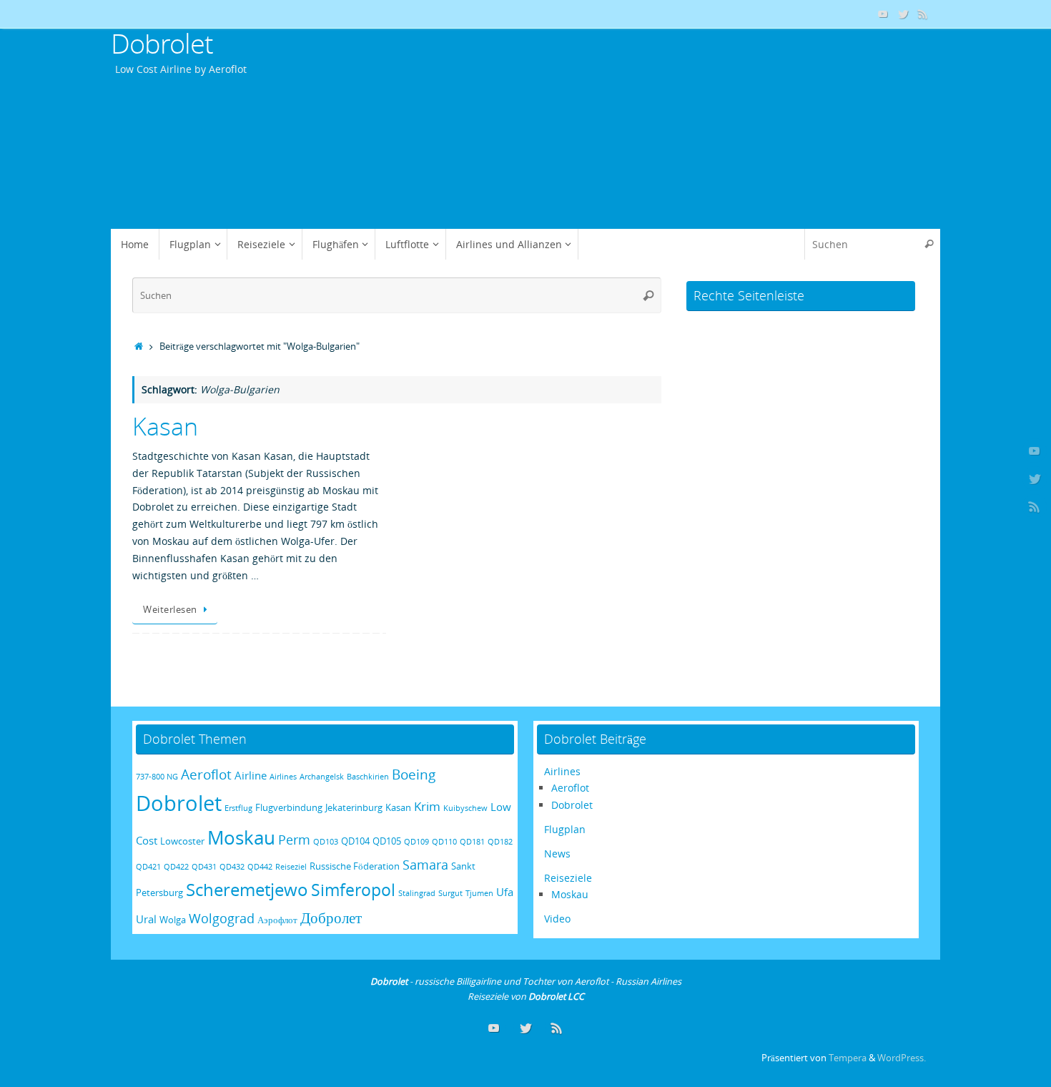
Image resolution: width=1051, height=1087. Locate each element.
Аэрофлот (277, 919)
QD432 (232, 867)
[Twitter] (903, 14)
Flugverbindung (288, 807)
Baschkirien (368, 777)
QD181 (472, 842)
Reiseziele (568, 878)
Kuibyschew (465, 808)
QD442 (259, 867)
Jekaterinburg (354, 807)
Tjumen (479, 893)
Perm (294, 839)
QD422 (176, 867)
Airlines (283, 777)
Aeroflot (206, 774)
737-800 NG (157, 777)
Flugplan (565, 829)
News (557, 853)
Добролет (331, 917)
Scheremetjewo (247, 889)
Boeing (413, 774)
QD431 (204, 867)
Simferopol (353, 890)
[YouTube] (883, 14)
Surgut (450, 893)
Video (557, 918)
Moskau (241, 837)
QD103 (325, 842)
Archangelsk (322, 777)
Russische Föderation (355, 866)
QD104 (355, 841)
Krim (427, 806)
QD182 (500, 842)
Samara (425, 864)
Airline (251, 775)
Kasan (165, 426)
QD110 (444, 842)
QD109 (416, 842)
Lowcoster (182, 841)
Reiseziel (291, 867)
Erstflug (238, 808)
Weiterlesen (170, 610)
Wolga (172, 919)
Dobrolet (162, 44)
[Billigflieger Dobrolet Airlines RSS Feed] (923, 14)
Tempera (848, 1058)
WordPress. (901, 1058)
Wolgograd (222, 918)
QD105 (386, 841)
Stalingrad (416, 893)
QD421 (148, 867)
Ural (146, 919)
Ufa (504, 892)
